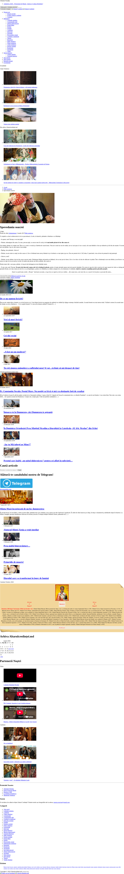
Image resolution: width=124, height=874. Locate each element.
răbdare (25, 868)
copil (35, 866)
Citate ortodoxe (11, 45)
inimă (79, 866)
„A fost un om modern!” (15, 352)
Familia (9, 28)
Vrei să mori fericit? (13, 319)
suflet (50, 868)
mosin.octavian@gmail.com (62, 802)
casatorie (15, 866)
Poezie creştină (11, 46)
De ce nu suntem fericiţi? (11, 298)
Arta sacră (6, 809)
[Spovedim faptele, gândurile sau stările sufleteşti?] (20, 758)
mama (92, 866)
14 (9, 649)
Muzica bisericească (9, 832)
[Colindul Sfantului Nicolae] (20, 682)
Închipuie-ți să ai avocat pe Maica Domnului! (16, 106)
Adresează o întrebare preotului (9, 7)
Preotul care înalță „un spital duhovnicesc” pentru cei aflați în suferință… (38, 460)
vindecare (58, 868)
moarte (107, 866)
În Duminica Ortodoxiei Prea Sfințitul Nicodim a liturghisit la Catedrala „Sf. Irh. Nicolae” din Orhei (51, 428)
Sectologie (10, 49)
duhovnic (49, 866)
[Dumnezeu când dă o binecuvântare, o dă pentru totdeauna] (20, 84)
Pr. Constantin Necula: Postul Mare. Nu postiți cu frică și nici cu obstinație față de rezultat (42, 391)
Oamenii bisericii (12, 56)
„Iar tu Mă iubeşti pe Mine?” (17, 444)
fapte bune (64, 866)
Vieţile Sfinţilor (8, 860)
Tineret (9, 38)
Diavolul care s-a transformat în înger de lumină (26, 578)
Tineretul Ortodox (9, 789)
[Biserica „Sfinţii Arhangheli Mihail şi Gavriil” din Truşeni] (20, 718)
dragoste (44, 866)
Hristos (73, 866)
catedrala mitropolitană (22, 866)
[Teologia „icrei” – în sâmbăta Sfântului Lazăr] (20, 777)
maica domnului (87, 866)
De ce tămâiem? (8, 743)
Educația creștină (8, 821)
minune (104, 866)
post (9, 868)
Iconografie (7, 827)
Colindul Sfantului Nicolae (11, 685)
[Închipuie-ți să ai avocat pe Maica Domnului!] (20, 102)
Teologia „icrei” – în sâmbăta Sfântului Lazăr (16, 780)
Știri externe (7, 59)
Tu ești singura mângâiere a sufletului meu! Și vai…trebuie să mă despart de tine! (42, 368)
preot (14, 868)
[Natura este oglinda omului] (20, 121)
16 (13, 649)
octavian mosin (112, 866)
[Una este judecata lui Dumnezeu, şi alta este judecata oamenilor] (20, 142)
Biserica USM (8, 792)
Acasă (5, 187)
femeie (68, 866)
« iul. (1, 656)
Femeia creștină (8, 824)
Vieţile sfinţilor (11, 54)
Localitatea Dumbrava (10, 793)
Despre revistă (11, 14)
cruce (41, 866)
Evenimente (7, 62)
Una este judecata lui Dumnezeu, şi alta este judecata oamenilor (22, 145)
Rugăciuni (10, 48)
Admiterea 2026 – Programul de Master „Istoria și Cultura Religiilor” (23, 4)
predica (11, 868)
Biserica (5, 866)
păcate (17, 868)
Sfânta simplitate (15, 277)
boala (8, 866)
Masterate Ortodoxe (9, 795)
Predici (9, 27)
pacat (117, 866)
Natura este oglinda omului (11, 124)
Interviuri (10, 31)
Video (9, 51)
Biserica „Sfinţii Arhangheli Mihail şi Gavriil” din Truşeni (20, 722)
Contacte (9, 17)
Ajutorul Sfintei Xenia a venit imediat (21, 530)
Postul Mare (10, 25)
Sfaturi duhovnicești (13, 23)
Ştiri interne (7, 58)
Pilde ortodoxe (11, 41)
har (71, 866)
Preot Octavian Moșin (10, 790)
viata (55, 868)
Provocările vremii (12, 35)
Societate (9, 33)
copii (32, 866)
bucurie (11, 866)
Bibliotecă (6, 18)
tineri (52, 868)
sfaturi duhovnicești (31, 868)
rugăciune (21, 868)
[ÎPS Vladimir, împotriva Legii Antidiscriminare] (20, 700)
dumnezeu (53, 866)
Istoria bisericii (8, 53)
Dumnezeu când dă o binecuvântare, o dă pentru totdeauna (20, 87)
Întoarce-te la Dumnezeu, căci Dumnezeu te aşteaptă (28, 412)
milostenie (100, 866)
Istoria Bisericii (8, 830)
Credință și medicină (13, 36)
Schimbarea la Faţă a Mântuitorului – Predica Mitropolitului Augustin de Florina (26, 164)
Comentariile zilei (12, 22)
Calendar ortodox (12, 20)
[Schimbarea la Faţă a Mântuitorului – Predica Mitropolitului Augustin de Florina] (20, 161)
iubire (82, 866)
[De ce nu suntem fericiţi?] (16, 293)
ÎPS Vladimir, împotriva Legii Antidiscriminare (17, 703)
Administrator (12, 233)
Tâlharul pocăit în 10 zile (18, 276)
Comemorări (7, 816)
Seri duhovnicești (9, 850)
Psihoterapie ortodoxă (10, 843)
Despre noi (7, 12)
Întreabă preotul (8, 61)
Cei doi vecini (10, 335)
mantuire (95, 866)
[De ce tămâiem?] (20, 740)
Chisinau (29, 866)
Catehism (10, 30)
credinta (38, 866)
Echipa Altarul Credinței (14, 15)
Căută (19, 470)
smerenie (37, 868)
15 (11, 649)
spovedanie (42, 868)
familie (60, 866)
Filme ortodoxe (11, 43)
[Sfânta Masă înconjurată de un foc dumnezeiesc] (16, 503)
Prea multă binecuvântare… (17, 546)
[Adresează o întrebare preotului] (19, 7)
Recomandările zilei (5, 489)
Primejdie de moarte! (14, 562)
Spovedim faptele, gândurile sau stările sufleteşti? (18, 762)
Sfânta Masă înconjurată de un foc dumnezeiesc (22, 509)
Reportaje (10, 40)
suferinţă (46, 868)
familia (57, 866)
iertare (76, 866)
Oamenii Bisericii (9, 834)
